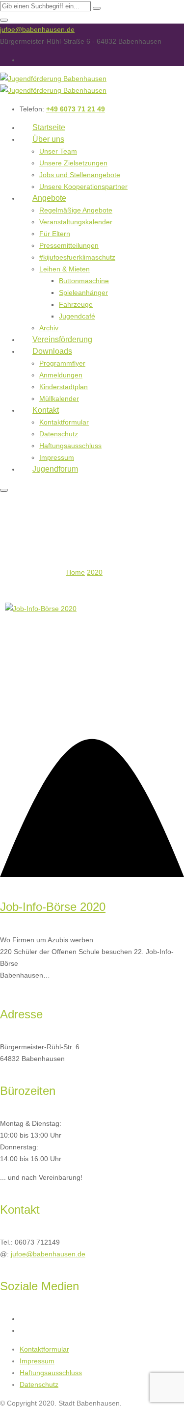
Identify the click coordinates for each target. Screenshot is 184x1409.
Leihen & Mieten (64, 269)
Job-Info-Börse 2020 (52, 906)
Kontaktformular (64, 422)
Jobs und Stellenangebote (79, 175)
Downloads (52, 351)
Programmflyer (62, 363)
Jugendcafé (77, 316)
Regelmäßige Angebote (75, 210)
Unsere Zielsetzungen (73, 163)
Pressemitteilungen (69, 245)
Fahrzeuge (76, 304)
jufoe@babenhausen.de (37, 29)
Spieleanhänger (83, 292)
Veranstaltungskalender (75, 222)
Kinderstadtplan (63, 387)
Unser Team (58, 151)
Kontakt (45, 410)
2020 (95, 572)
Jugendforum (55, 469)
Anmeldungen (60, 375)
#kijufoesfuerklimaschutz (77, 257)
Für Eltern (54, 234)
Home (75, 572)
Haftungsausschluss (70, 446)
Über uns (48, 139)
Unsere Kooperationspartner (83, 186)
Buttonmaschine (84, 281)
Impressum (37, 1361)
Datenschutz (58, 434)
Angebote (49, 198)
